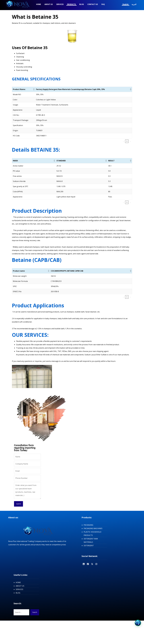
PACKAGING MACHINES (93, 528)
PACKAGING (88, 525)
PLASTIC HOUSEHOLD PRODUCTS (92, 533)
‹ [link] (123, 141)
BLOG (18, 593)
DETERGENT (89, 545)
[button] (33, 89)
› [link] (130, 141)
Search (34, 612)
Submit (18, 504)
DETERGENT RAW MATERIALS (91, 540)
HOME (18, 582)
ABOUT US (20, 586)
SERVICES (19, 589)
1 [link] (126, 141)
